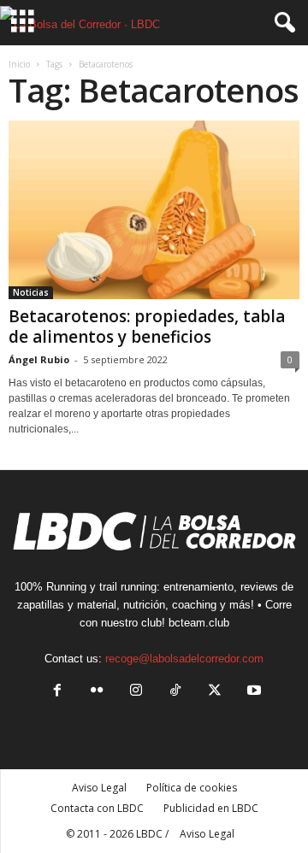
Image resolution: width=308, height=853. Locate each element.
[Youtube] (252, 691)
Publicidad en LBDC (210, 808)
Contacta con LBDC (97, 808)
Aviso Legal (99, 787)
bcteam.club (199, 622)
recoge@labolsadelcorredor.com (184, 658)
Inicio (19, 64)
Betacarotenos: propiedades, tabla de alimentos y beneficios (147, 326)
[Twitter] (214, 691)
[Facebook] (57, 691)
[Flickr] (96, 691)
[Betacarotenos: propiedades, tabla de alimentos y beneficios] (154, 210)
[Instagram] (136, 691)
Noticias (31, 292)
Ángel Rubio (39, 359)
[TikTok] (175, 691)
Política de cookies (191, 787)
